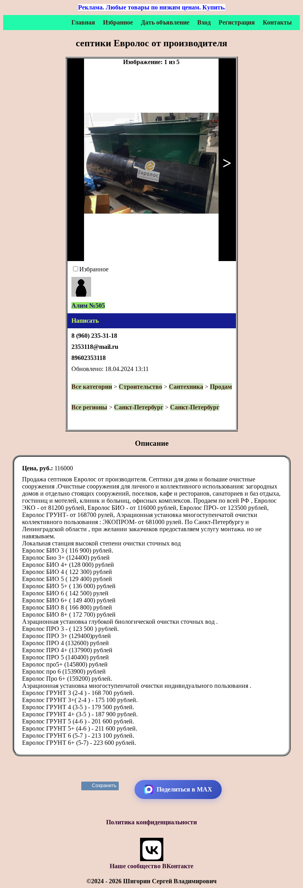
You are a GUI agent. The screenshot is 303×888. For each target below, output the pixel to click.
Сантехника (186, 386)
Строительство (140, 386)
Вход (204, 22)
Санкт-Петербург (138, 407)
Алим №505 (88, 305)
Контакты (277, 22)
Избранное (118, 22)
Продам (221, 386)
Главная (83, 22)
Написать (85, 320)
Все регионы (89, 407)
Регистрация (237, 22)
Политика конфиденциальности (151, 822)
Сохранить (104, 785)
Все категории (91, 386)
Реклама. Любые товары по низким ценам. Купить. (151, 7)
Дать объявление (165, 22)
